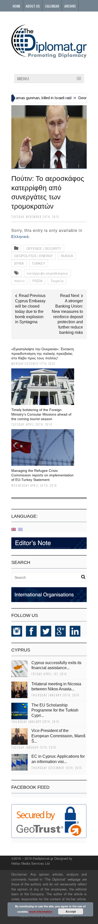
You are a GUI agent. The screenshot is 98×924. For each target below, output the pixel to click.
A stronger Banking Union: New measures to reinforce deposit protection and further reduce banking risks (67, 317)
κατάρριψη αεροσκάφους (47, 273)
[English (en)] (13, 529)
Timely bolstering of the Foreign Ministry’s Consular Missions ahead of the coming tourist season (41, 414)
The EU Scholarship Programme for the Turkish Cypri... (54, 710)
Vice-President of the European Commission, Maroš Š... (58, 735)
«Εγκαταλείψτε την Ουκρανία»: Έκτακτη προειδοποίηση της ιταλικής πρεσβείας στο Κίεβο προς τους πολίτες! (42, 353)
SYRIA (19, 263)
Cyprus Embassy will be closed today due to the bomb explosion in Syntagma (30, 311)
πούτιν (19, 280)
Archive (70, 6)
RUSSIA (67, 255)
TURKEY (38, 263)
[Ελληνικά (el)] (20, 529)
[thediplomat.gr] (49, 56)
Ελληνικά (20, 236)
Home (16, 6)
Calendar (52, 6)
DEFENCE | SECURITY (43, 248)
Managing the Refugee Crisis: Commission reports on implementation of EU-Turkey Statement (42, 475)
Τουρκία (57, 280)
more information (40, 911)
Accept (71, 911)
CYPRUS (20, 650)
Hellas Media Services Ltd (30, 863)
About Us (33, 6)
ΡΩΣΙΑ (37, 280)
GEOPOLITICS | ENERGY (33, 255)
